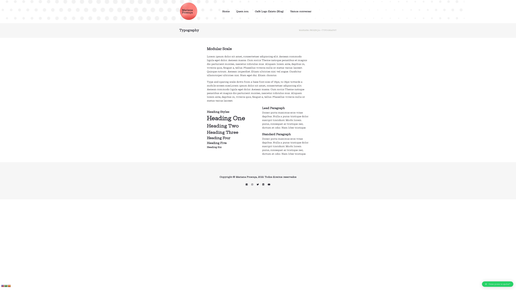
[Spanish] (9, 286)
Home (226, 11)
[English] (2, 286)
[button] (497, 284)
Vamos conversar (300, 11)
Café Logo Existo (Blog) (269, 11)
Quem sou (242, 11)
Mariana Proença (309, 30)
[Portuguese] (6, 286)
